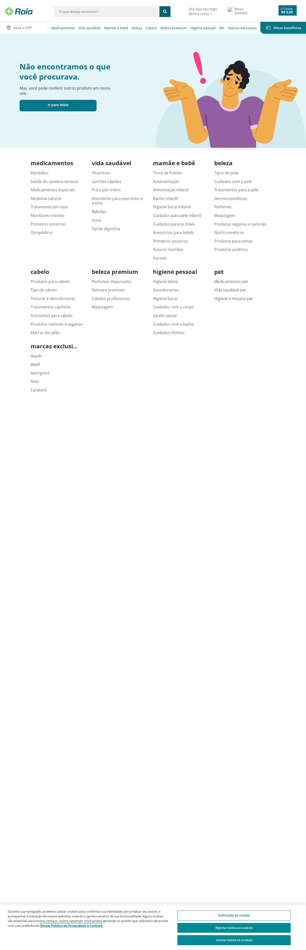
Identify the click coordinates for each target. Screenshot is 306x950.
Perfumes (223, 207)
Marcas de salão (45, 332)
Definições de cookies (234, 915)
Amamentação (166, 181)
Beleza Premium (173, 28)
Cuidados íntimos (169, 332)
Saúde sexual (165, 315)
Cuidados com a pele (233, 181)
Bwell (35, 364)
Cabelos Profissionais (111, 298)
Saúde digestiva (106, 228)
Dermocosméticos (230, 198)
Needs (36, 356)
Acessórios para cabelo (51, 315)
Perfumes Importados (111, 281)
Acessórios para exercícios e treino (117, 201)
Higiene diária (165, 281)
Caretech (39, 390)
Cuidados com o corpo (173, 307)
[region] (153, 927)
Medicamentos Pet (231, 281)
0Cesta (286, 8)
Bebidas (99, 211)
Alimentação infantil (171, 190)
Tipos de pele (226, 173)
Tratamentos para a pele (236, 190)
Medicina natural (46, 198)
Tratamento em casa (49, 207)
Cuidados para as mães (174, 224)
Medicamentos (63, 28)
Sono (96, 220)
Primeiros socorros (48, 224)
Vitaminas (101, 173)
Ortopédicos (42, 232)
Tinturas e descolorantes (53, 298)
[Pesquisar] (164, 11)
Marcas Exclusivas (242, 28)
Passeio (160, 258)
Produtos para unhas (233, 241)
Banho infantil (165, 198)
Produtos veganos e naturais (240, 224)
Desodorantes (166, 290)
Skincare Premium (108, 290)
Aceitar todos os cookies (234, 940)
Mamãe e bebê (116, 28)
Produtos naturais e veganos (57, 324)
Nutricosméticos (229, 232)
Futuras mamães (168, 249)
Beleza (137, 28)
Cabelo (151, 28)
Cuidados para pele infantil (177, 215)
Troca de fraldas (167, 173)
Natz (35, 381)
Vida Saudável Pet (230, 290)
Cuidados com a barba (173, 324)
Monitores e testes (47, 215)
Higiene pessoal (203, 28)
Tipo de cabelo (44, 290)
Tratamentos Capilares (51, 307)
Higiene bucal (165, 298)
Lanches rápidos (106, 181)
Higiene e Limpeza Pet (233, 298)
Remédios (40, 173)
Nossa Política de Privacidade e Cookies (71, 925)
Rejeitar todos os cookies (234, 928)
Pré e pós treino (106, 190)
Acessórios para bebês (173, 232)
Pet (221, 28)
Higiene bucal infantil (172, 207)
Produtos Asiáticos (231, 249)
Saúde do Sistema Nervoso (54, 181)
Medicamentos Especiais (53, 190)
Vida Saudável (89, 28)
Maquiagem (224, 215)
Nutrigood (40, 373)
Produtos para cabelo (50, 281)
